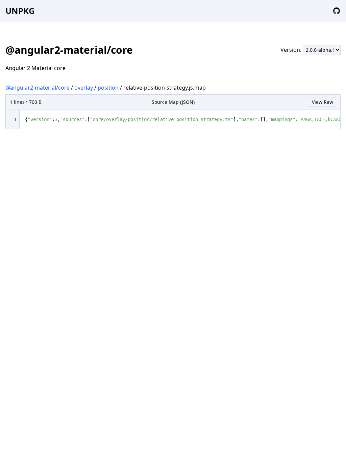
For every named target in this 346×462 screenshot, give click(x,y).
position (108, 87)
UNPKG (19, 10)
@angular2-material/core (37, 87)
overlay (83, 87)
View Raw (322, 102)
